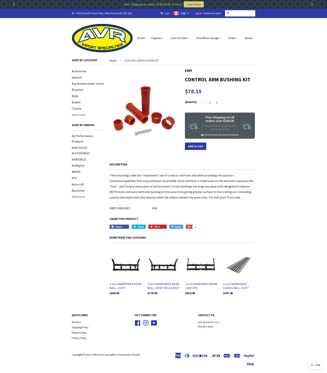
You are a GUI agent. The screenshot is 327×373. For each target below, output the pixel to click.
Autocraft (78, 184)
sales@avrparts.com (208, 322)
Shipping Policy (80, 327)
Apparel (77, 77)
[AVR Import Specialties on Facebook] (137, 322)
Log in (198, 13)
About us (76, 322)
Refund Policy (79, 332)
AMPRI (76, 172)
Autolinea (78, 190)
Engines (156, 38)
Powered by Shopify (129, 354)
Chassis (76, 108)
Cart (166, 13)
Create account (212, 13)
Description (118, 164)
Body (75, 96)
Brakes (76, 102)
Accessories (79, 71)
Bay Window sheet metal (88, 83)
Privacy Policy (79, 338)
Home (141, 38)
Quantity (191, 102)
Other (232, 38)
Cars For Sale (179, 38)
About (249, 38)
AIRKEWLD (79, 159)
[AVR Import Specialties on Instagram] (146, 322)
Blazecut (77, 90)
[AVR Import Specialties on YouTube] (154, 322)
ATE (74, 178)
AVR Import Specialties (104, 354)
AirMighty (78, 165)
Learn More (194, 4)
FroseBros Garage (208, 38)
